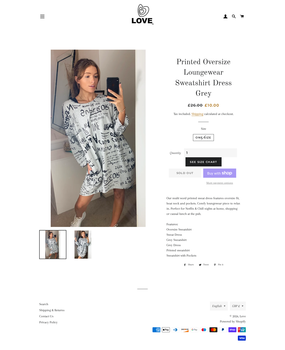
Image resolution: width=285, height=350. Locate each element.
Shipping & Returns (51, 310)
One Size (203, 137)
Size (203, 129)
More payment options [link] (219, 182)
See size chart (203, 162)
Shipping (197, 114)
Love (243, 316)
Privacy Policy (48, 322)
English (217, 306)
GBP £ (236, 306)
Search (43, 304)
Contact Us (46, 316)
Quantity (175, 153)
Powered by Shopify (233, 321)
